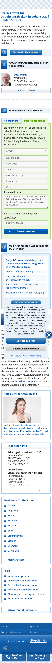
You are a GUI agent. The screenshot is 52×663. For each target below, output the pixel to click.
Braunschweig (15, 535)
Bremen (12, 540)
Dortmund (13, 550)
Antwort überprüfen (26, 302)
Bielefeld (12, 520)
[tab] (11, 120)
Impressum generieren (20, 576)
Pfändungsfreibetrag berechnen (26, 594)
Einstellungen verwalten (26, 348)
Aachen (12, 505)
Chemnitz (13, 545)
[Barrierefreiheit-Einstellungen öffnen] (49, 335)
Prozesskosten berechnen (22, 585)
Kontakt (4, 626)
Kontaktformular (29, 431)
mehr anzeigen (16, 559)
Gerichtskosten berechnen (23, 589)
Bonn (10, 530)
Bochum (12, 525)
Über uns (33, 632)
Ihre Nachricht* (13, 192)
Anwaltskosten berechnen (22, 580)
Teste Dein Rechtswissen (26, 52)
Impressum (16, 356)
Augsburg (13, 510)
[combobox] (26, 150)
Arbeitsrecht (25, 381)
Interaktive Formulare (20, 598)
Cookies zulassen (26, 340)
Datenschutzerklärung (31, 356)
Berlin (11, 515)
